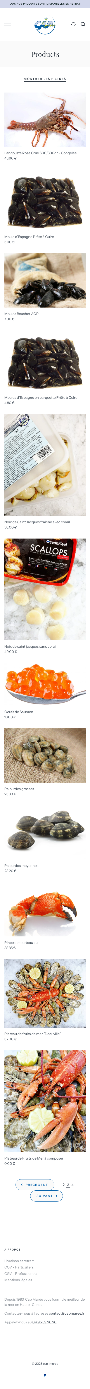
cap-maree (50, 1364)
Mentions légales (18, 1280)
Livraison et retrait (19, 1261)
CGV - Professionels (20, 1273)
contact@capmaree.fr (66, 1313)
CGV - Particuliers (19, 1267)
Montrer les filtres (45, 79)
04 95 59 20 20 (44, 1322)
